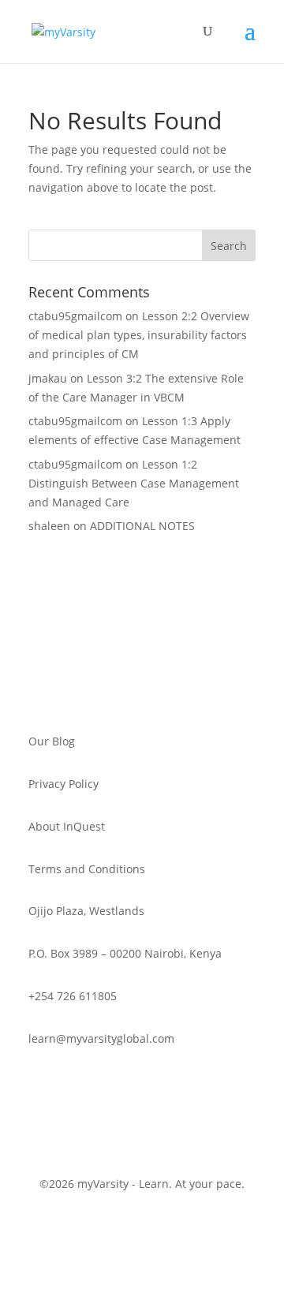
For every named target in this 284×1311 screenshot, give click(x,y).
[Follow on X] (173, 1229)
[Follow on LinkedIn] (142, 1229)
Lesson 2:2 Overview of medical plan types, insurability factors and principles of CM (138, 334)
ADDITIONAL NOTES (142, 525)
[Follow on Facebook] (110, 1229)
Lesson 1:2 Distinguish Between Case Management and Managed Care (133, 483)
